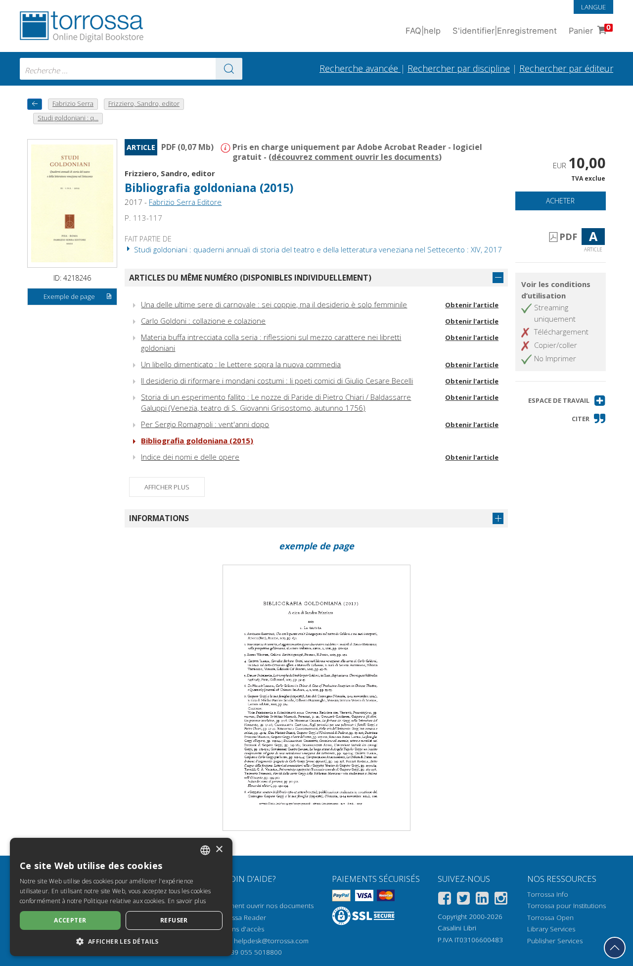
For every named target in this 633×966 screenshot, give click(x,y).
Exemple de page (69, 296)
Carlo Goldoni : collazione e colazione (203, 321)
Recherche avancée (360, 68)
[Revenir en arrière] (34, 104)
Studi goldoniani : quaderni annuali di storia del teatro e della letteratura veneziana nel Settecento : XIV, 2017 (317, 249)
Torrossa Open (550, 917)
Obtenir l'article (471, 304)
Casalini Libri (457, 927)
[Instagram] (501, 900)
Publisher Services (555, 940)
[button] (567, 400)
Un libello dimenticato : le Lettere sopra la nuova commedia (241, 364)
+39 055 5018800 (254, 952)
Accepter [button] (70, 920)
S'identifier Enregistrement (504, 31)
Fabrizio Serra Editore (185, 202)
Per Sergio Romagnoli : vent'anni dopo (205, 424)
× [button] (219, 849)
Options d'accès (239, 928)
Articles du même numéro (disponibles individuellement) (250, 277)
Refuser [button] (174, 920)
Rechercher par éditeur (566, 68)
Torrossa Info (547, 894)
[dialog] (121, 897)
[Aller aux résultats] (229, 69)
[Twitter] (463, 900)
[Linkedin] (482, 900)
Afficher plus (166, 487)
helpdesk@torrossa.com (271, 940)
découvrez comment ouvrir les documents (355, 156)
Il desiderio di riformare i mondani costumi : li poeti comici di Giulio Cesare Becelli (277, 381)
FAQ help (423, 31)
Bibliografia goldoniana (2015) (197, 440)
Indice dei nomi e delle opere (190, 457)
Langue (593, 6)
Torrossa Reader (240, 917)
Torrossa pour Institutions (566, 905)
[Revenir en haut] (615, 948)
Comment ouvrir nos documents (264, 905)
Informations (159, 518)
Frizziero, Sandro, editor (170, 173)
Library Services (551, 928)
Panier (590, 29)
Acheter (560, 200)
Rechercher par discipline (458, 68)
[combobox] (131, 69)
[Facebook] (444, 900)
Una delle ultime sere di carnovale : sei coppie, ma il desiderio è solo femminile (274, 304)
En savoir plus (187, 901)
